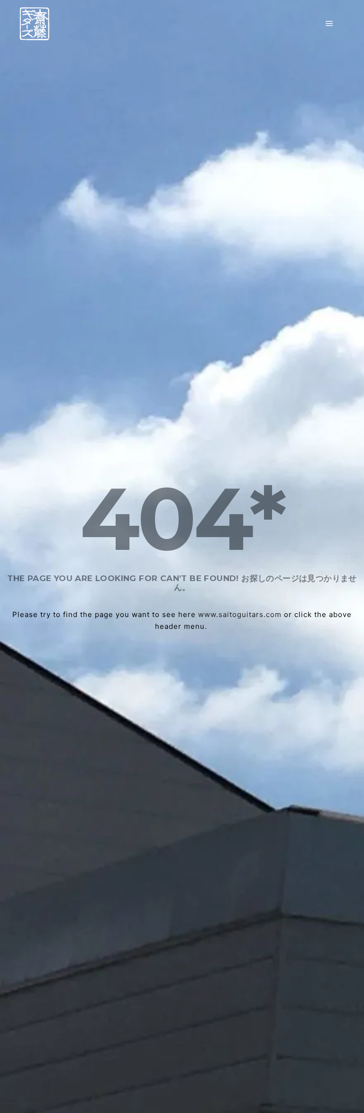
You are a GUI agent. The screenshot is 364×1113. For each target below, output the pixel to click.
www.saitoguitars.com (240, 614)
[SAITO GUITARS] (34, 24)
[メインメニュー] (329, 23)
